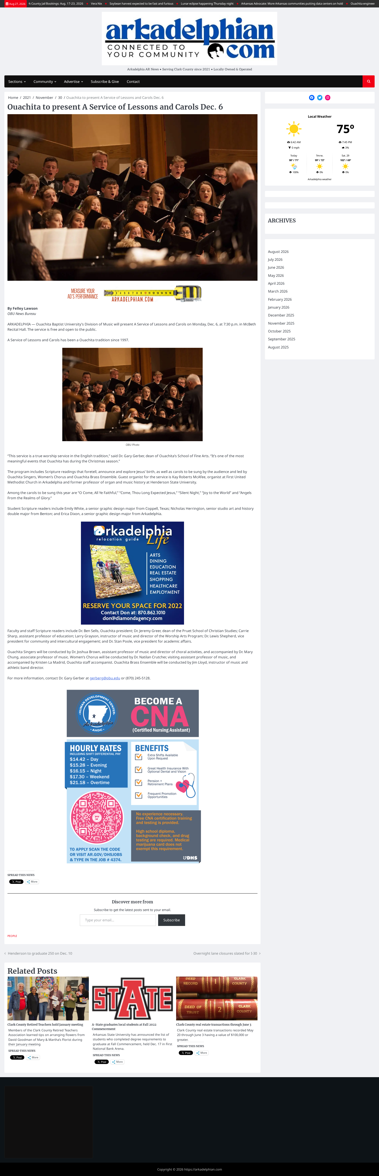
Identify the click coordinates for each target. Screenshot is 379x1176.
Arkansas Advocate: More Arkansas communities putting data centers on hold (258, 3)
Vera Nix (62, 3)
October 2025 (279, 331)
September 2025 (281, 339)
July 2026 (275, 259)
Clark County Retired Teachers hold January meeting (45, 1025)
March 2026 (278, 291)
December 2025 (281, 315)
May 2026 (276, 275)
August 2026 (278, 251)
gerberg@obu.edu (105, 678)
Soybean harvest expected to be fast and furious (108, 3)
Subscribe (171, 920)
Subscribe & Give (105, 81)
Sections (15, 81)
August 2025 (278, 347)
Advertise (72, 81)
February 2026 (280, 299)
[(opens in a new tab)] (35, 1094)
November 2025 (281, 323)
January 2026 (278, 307)
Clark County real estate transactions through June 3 (213, 1025)
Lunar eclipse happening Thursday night (173, 3)
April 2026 (276, 283)
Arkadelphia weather (320, 179)
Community (43, 81)
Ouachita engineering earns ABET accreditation (348, 3)
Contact (133, 81)
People (12, 936)
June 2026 (276, 267)
